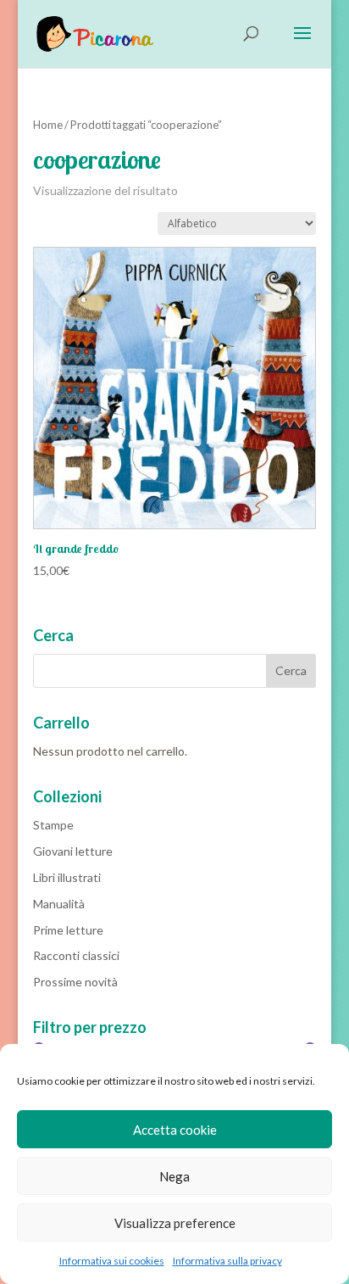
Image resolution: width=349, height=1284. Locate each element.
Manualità (59, 903)
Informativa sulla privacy (227, 1260)
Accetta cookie (175, 1129)
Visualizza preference (174, 1223)
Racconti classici (76, 955)
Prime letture (68, 930)
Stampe (53, 825)
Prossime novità (75, 981)
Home (48, 124)
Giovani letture (73, 851)
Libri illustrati (67, 877)
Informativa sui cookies (111, 1260)
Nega (174, 1176)
